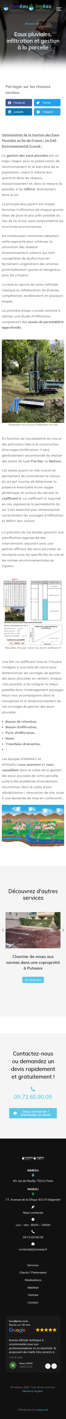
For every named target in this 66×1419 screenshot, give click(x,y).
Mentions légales (33, 1391)
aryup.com (42, 1409)
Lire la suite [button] (16, 1357)
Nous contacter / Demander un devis (36, 1113)
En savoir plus (33, 980)
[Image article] (33, 930)
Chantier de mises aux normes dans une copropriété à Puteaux (33, 962)
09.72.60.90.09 (33, 1096)
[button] (59, 9)
